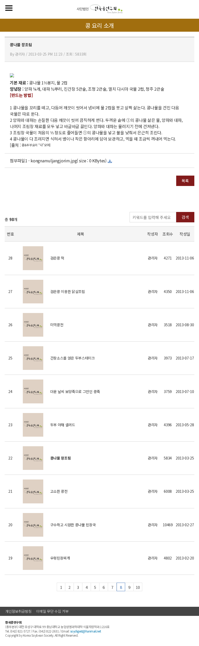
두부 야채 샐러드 (62, 424)
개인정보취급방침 (18, 611)
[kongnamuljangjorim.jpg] (12, 76)
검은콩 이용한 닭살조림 (67, 291)
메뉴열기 (9, 8)
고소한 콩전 (59, 491)
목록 (185, 180)
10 (138, 587)
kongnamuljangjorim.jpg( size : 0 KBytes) (68, 160)
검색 (185, 217)
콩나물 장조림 (60, 458)
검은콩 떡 (57, 258)
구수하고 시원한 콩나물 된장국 (73, 524)
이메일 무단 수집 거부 (52, 611)
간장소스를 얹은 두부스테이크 (72, 358)
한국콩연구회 (100, 9)
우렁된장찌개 (60, 558)
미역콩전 (56, 324)
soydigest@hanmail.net (85, 631)
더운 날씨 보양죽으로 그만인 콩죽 (75, 391)
